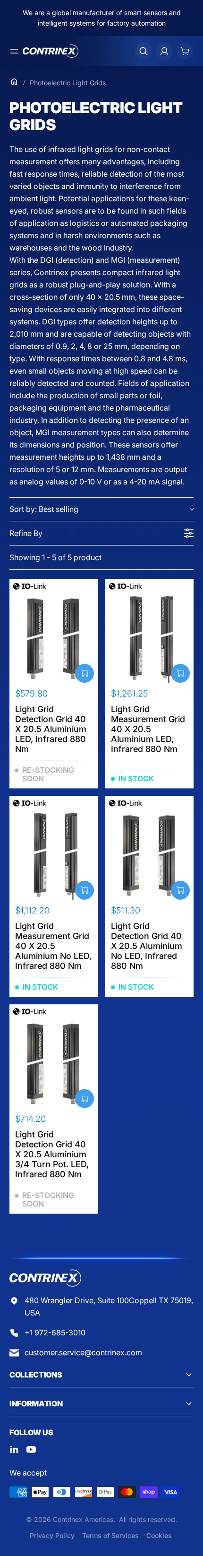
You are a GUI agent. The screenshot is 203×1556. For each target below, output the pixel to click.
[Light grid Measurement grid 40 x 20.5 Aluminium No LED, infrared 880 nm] (53, 855)
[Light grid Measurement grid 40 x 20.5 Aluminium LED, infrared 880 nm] (149, 638)
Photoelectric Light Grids (68, 83)
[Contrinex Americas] (50, 51)
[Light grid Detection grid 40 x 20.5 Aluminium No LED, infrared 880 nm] (149, 855)
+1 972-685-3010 (55, 1332)
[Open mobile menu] (14, 51)
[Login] (164, 51)
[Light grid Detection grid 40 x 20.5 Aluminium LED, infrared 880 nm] (53, 638)
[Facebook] (14, 1449)
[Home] (14, 81)
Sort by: (43, 509)
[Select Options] (84, 673)
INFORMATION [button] (35, 1403)
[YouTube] (31, 1449)
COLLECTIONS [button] (35, 1374)
